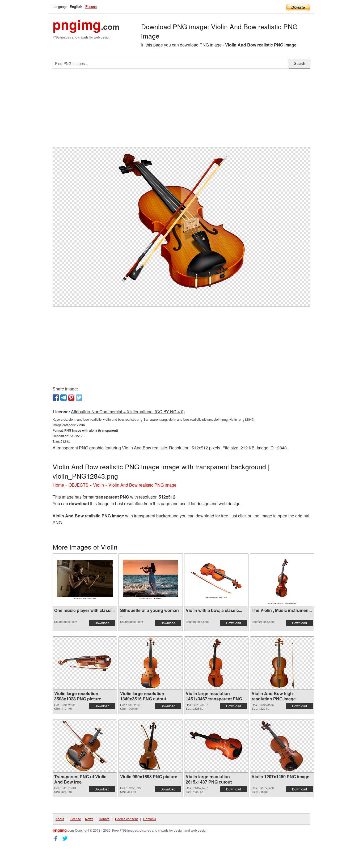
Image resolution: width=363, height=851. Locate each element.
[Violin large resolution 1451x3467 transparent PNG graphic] (216, 663)
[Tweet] (79, 397)
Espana (91, 6)
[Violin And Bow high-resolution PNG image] (282, 663)
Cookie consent (126, 818)
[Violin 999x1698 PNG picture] (150, 746)
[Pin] (71, 397)
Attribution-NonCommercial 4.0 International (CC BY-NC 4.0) (128, 412)
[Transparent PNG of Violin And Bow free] (84, 746)
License (75, 818)
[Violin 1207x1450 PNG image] (282, 746)
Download (102, 622)
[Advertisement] (181, 110)
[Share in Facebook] (56, 397)
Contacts (149, 818)
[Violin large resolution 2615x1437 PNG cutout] (216, 745)
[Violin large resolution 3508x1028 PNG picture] (84, 663)
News (89, 818)
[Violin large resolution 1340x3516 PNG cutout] (150, 663)
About (60, 818)
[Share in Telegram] (63, 397)
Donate (104, 818)
